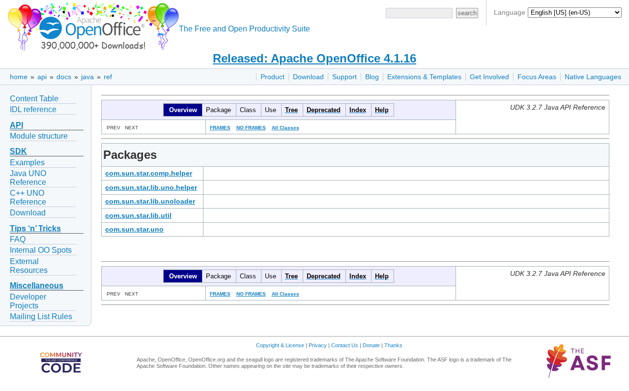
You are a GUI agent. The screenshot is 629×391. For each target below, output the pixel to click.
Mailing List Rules (41, 316)
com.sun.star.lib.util (138, 215)
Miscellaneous (36, 285)
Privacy (318, 345)
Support (344, 77)
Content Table (34, 98)
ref (108, 77)
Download (308, 77)
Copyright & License (280, 345)
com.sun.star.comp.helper (148, 173)
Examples (27, 162)
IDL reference (33, 109)
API (16, 125)
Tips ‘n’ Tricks (35, 228)
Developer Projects (28, 301)
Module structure (39, 136)
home (19, 77)
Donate (371, 345)
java (87, 77)
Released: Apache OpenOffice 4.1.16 (314, 58)
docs (64, 77)
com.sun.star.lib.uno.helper (151, 187)
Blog (372, 77)
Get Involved (489, 77)
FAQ (18, 239)
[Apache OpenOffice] (91, 25)
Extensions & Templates (424, 77)
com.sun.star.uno (134, 229)
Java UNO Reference (28, 177)
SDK (18, 151)
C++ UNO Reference (28, 197)
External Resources (29, 265)
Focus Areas (536, 77)
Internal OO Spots (41, 250)
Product (272, 77)
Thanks (393, 345)
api (42, 77)
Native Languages (593, 77)
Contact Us (344, 345)
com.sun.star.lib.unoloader (150, 201)
